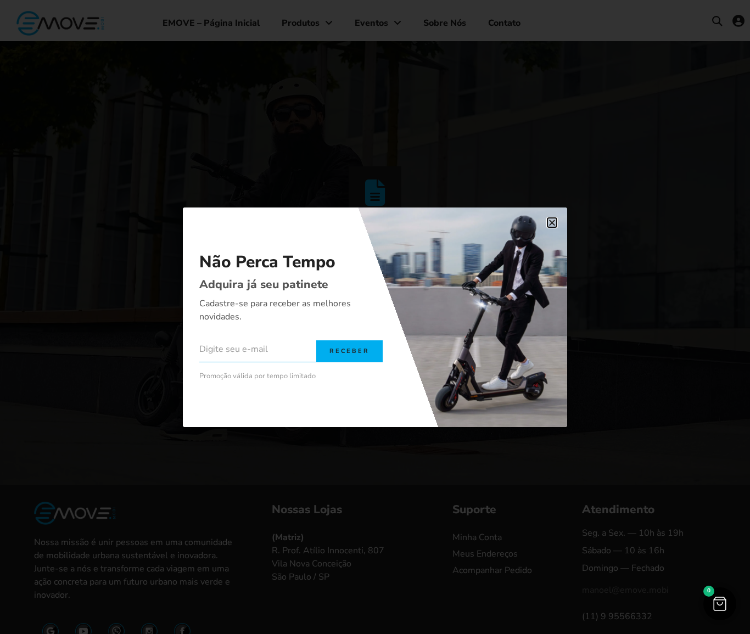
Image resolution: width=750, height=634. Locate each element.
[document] (375, 317)
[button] (719, 603)
